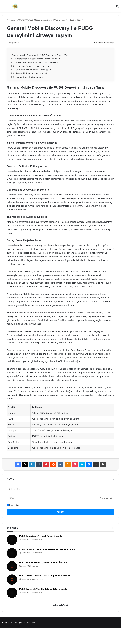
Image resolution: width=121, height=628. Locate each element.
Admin (23, 540)
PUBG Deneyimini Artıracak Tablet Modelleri (41, 536)
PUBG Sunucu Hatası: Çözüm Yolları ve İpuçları (43, 562)
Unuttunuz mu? (105, 498)
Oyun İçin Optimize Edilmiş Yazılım (32, 66)
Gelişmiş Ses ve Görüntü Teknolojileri (33, 69)
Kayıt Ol (60, 512)
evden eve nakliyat (27, 623)
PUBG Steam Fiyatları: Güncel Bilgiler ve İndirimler (44, 576)
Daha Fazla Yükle (60, 605)
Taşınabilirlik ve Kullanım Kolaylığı (31, 73)
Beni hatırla (14, 505)
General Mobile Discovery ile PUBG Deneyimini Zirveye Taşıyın (41, 55)
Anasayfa (13, 20)
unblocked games (10, 623)
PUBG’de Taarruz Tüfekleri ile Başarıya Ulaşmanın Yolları (47, 549)
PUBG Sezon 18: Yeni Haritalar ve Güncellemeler (43, 589)
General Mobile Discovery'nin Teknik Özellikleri (37, 58)
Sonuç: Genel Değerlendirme (29, 77)
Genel (22, 20)
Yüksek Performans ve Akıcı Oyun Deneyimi (37, 62)
